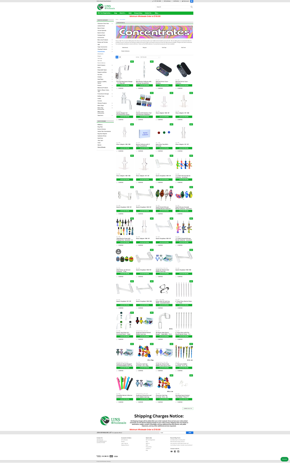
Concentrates (101, 51)
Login (122, 443)
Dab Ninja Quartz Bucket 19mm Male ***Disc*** (183, 396)
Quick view (124, 77)
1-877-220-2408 (157, 1)
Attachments (100, 54)
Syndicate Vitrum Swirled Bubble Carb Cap (143, 333)
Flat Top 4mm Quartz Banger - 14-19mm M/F (124, 82)
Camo (99, 142)
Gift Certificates (124, 439)
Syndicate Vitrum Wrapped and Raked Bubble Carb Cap (124, 364)
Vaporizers (100, 115)
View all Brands (101, 147)
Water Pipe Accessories (101, 108)
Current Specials (102, 30)
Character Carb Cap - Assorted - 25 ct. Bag (142, 364)
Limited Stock (101, 26)
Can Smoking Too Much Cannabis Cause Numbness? (181, 445)
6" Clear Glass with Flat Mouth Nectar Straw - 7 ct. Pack (183, 334)
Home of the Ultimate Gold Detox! (104, 1)
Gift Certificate (167, 1)
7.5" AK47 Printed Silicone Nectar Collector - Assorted (184, 239)
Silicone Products (102, 103)
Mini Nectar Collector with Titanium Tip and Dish (143, 82)
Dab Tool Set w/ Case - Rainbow (162, 82)
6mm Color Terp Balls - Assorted (162, 145)
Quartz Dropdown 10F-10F (123, 301)
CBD (99, 44)
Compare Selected (188, 408)
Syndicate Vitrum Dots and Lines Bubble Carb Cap (143, 396)
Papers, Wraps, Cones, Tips (103, 90)
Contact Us (148, 13)
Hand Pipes (100, 79)
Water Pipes (101, 105)
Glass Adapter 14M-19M (123, 144)
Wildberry (100, 124)
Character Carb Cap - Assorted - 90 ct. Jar (162, 396)
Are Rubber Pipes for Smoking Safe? (177, 439)
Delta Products (101, 65)
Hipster (99, 145)
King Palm (100, 127)
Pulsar (157, 299)
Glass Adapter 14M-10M (123, 175)
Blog (156, 13)
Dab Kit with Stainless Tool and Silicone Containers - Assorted (143, 114)
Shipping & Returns (125, 445)
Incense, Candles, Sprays (102, 82)
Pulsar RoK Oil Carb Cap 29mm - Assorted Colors (163, 302)
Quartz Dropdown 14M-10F (143, 207)
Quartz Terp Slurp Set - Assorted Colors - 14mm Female (123, 334)
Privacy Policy (138, 13)
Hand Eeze (100, 138)
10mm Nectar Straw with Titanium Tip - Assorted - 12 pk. (124, 240)
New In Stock (101, 28)
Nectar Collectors (101, 63)
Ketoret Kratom (102, 129)
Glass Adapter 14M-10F (162, 113)
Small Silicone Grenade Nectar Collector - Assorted (184, 207)
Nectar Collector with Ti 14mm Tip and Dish (143, 145)
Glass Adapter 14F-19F (182, 144)
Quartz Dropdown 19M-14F (163, 175)
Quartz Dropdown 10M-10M (144, 301)
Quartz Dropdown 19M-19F (143, 270)
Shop (115, 13)
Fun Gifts (100, 74)
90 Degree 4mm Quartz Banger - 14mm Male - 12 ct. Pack (164, 334)
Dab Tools (100, 60)
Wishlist (177, 1)
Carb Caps (100, 58)
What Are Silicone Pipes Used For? (177, 441)
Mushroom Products (103, 87)
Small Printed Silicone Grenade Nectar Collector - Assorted (163, 208)
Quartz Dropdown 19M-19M (183, 270)
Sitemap (108, 461)
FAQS (130, 13)
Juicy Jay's (100, 140)
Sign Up (126, 443)
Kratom (99, 85)
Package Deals (101, 35)
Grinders (100, 77)
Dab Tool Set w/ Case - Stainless (182, 82)
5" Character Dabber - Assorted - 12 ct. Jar (182, 364)
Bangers (99, 56)
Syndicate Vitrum (102, 136)
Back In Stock (101, 33)
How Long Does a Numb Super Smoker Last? (179, 443)
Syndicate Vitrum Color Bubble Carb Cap (162, 270)
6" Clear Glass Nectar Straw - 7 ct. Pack (184, 302)
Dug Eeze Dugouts (102, 133)
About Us (122, 13)
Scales (99, 98)
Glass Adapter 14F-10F (142, 175)
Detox (99, 67)
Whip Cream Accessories (101, 112)
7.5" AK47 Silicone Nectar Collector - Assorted (183, 176)
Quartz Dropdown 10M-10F (163, 238)
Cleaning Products (102, 49)
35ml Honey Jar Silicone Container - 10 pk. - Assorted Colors (123, 271)
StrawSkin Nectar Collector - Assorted (124, 396)
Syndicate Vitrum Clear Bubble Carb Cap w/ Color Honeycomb (163, 365)
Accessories (101, 37)
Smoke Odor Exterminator (104, 131)
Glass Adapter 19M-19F (143, 238)
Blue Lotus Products (103, 40)
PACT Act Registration (104, 13)
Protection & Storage (103, 94)
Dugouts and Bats (102, 72)
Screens (100, 101)
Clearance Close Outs (103, 23)
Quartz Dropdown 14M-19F (124, 207)
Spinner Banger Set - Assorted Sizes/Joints (122, 113)
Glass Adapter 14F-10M (182, 113)
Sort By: (137, 57)
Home (117, 19)
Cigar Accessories (102, 47)
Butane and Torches (103, 42)
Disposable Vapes (102, 70)
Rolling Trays (101, 96)
